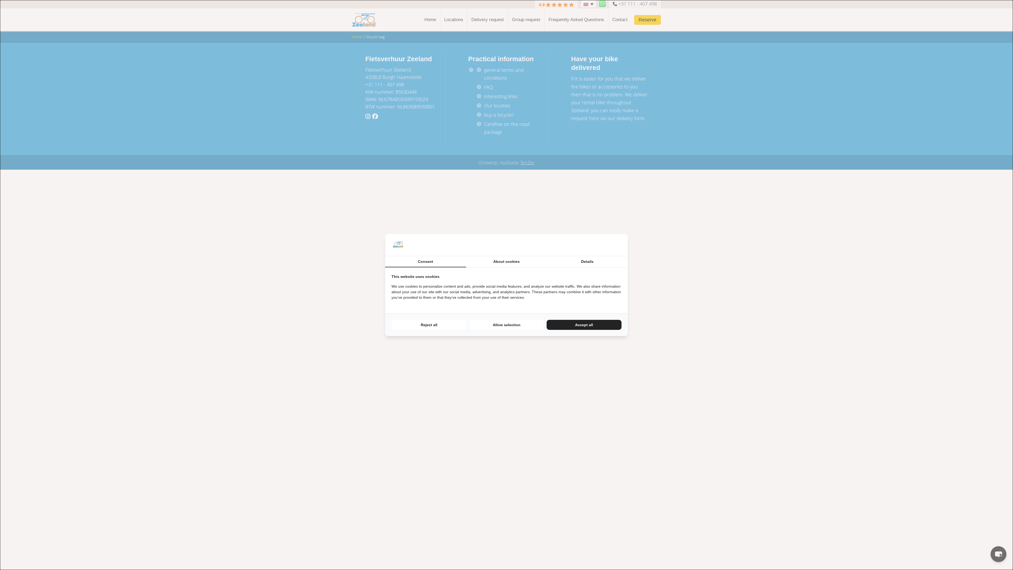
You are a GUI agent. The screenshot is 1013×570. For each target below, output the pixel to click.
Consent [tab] (425, 261)
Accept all (584, 325)
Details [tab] (587, 261)
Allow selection (506, 325)
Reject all (429, 325)
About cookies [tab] (506, 261)
